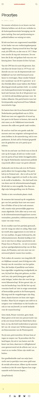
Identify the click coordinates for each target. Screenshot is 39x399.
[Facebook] (10, 396)
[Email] (29, 396)
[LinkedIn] (15, 396)
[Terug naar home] (19, 4)
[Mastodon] (19, 396)
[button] (3, 4)
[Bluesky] (24, 396)
